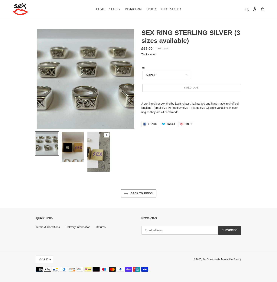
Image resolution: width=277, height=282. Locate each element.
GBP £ (43, 259)
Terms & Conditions (48, 227)
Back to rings (141, 193)
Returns (101, 227)
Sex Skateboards (211, 259)
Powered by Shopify (231, 259)
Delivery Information (78, 227)
